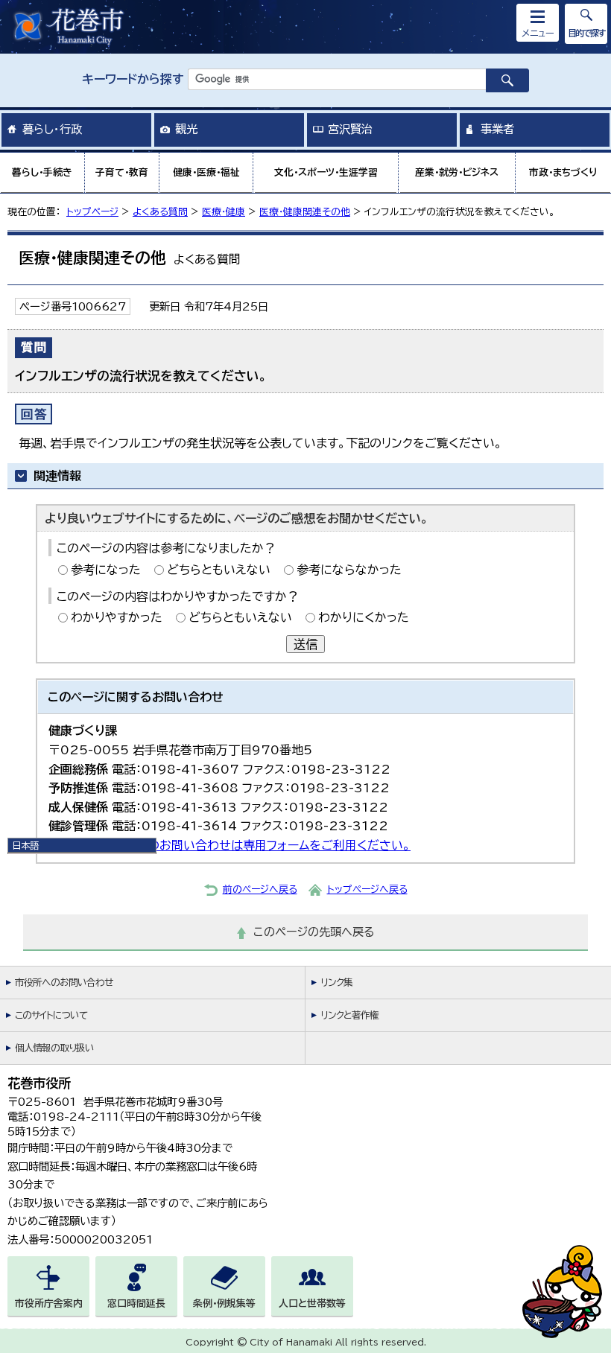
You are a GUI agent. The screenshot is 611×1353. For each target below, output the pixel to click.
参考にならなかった (349, 570)
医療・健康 (223, 212)
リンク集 (336, 982)
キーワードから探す (133, 79)
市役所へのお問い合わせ (64, 982)
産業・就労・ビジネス (456, 172)
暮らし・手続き (42, 172)
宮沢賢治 (350, 129)
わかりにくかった (363, 617)
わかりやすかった (116, 617)
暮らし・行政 (52, 129)
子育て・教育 (121, 172)
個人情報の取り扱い (54, 1048)
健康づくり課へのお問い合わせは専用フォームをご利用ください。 (239, 845)
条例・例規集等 (224, 1303)
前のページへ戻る (260, 889)
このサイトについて (51, 1015)
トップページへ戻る (367, 889)
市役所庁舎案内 (49, 1303)
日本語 (25, 845)
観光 (186, 129)
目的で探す (586, 32)
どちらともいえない (218, 570)
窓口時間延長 (136, 1303)
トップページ (92, 212)
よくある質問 (160, 212)
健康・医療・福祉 (206, 172)
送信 (305, 644)
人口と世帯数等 (312, 1303)
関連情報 (57, 476)
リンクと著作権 (349, 1015)
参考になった (106, 570)
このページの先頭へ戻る (314, 931)
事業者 (497, 129)
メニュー (538, 32)
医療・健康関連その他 (304, 212)
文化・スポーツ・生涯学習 (326, 172)
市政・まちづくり (563, 172)
